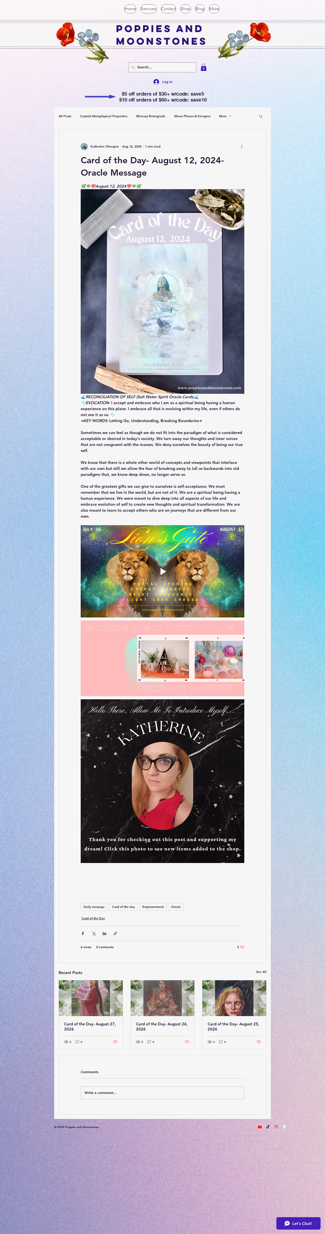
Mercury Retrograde (150, 116)
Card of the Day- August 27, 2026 (90, 1026)
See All (261, 972)
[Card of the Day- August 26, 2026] (163, 998)
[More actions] (241, 146)
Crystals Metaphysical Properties (103, 116)
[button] (204, 67)
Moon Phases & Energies (192, 116)
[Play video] (162, 571)
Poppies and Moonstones (161, 34)
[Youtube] (260, 1127)
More (223, 116)
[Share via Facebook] (83, 933)
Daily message (94, 907)
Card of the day (123, 907)
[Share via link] (115, 933)
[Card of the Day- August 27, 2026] (91, 998)
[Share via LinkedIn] (104, 933)
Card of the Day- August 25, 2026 (233, 1026)
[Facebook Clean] (284, 1127)
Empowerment (153, 907)
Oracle (176, 907)
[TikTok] (268, 1127)
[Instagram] (276, 1127)
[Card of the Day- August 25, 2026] (234, 998)
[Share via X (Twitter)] (94, 933)
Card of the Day (93, 918)
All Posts (65, 116)
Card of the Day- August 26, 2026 (162, 1026)
